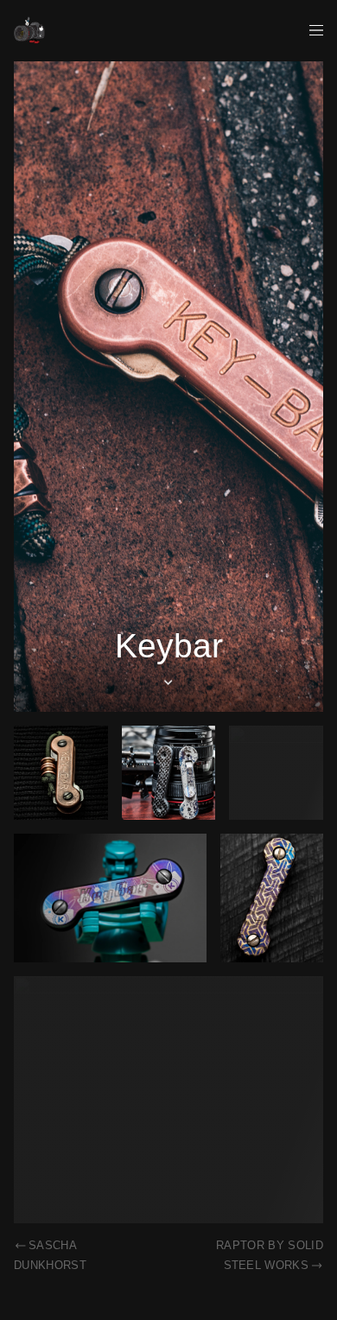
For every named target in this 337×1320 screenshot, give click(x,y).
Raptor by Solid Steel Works (269, 1255)
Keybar (169, 645)
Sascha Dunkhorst (50, 1255)
